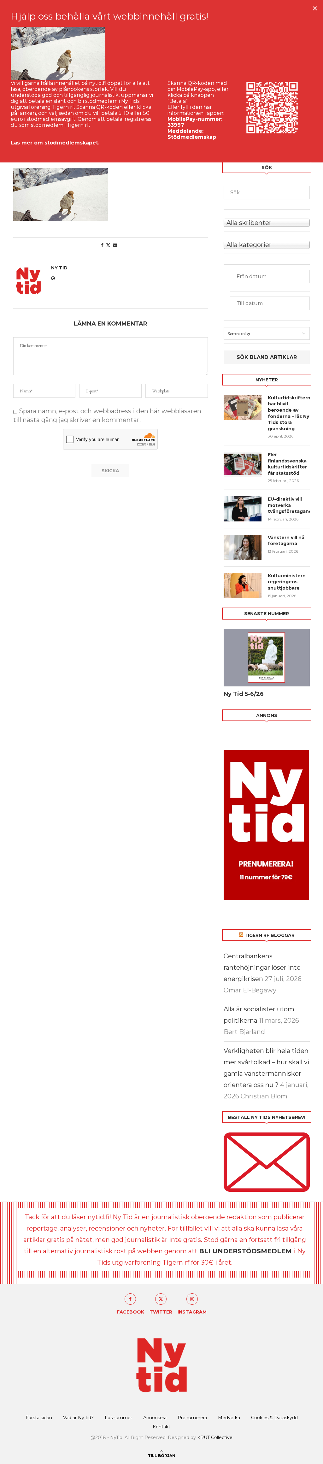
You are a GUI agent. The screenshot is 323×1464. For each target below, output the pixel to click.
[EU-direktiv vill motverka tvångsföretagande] (242, 508)
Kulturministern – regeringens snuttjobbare (288, 582)
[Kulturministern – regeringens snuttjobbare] (242, 585)
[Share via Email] (115, 245)
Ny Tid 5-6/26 (244, 694)
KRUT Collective (214, 1437)
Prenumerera (192, 1417)
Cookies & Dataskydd (274, 1417)
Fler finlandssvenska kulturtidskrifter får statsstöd (287, 464)
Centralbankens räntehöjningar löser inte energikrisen (262, 967)
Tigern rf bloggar (269, 935)
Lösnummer (118, 1417)
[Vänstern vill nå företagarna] (242, 547)
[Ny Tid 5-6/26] (267, 657)
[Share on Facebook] (102, 245)
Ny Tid (59, 268)
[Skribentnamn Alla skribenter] (267, 222)
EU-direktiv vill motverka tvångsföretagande (289, 505)
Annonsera (155, 1417)
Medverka (229, 1417)
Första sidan (39, 1417)
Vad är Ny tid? (78, 1417)
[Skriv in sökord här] (267, 192)
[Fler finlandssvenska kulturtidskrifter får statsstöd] (242, 464)
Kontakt (161, 1427)
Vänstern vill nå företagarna (286, 541)
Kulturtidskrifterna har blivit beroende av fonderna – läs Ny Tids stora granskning (289, 413)
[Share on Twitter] (108, 245)
